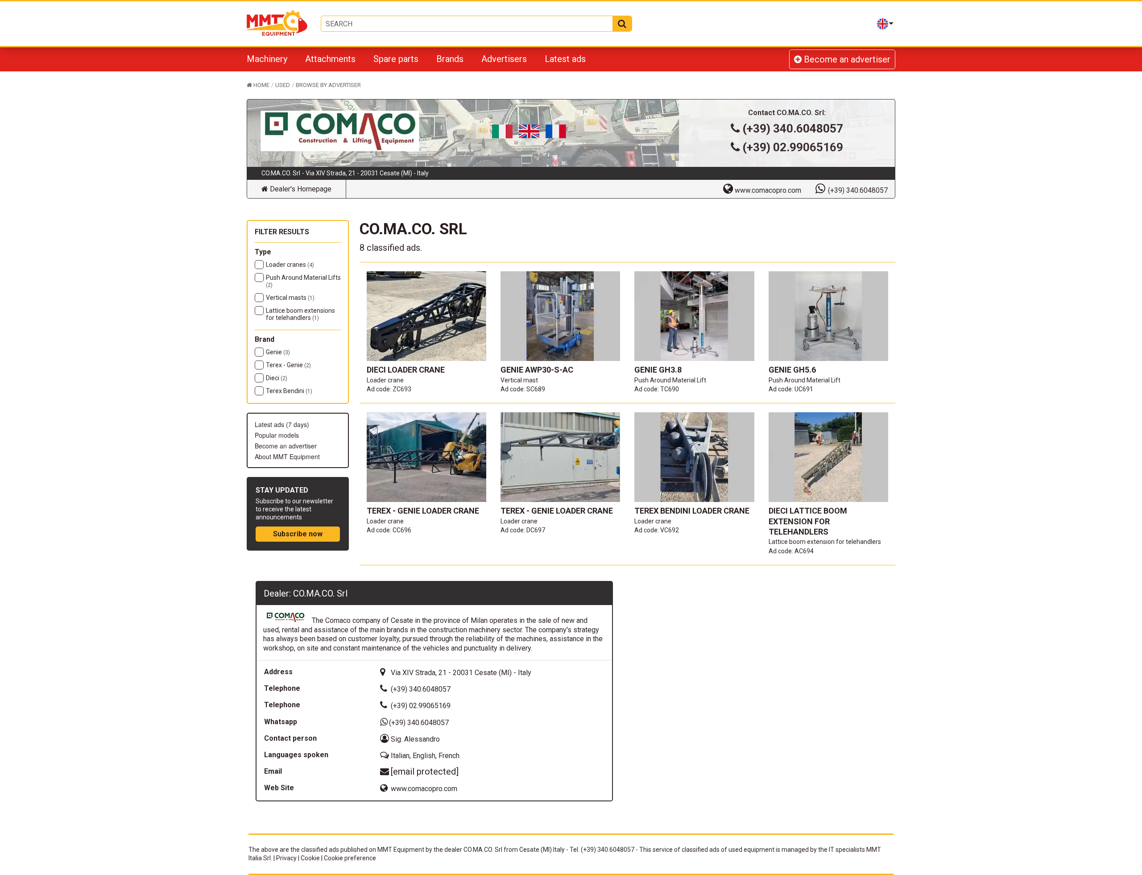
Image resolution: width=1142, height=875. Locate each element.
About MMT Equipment (287, 456)
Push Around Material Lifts (303, 281)
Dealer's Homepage (299, 189)
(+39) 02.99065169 (792, 147)
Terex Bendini (289, 390)
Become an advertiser (846, 59)
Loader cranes (290, 264)
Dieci (276, 378)
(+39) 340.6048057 (792, 128)
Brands (449, 59)
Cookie (310, 858)
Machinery (267, 59)
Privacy (286, 858)
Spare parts (395, 59)
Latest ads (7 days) (282, 424)
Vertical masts (290, 297)
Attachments (330, 59)
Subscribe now (298, 534)
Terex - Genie (288, 365)
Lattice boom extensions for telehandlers (300, 314)
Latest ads (565, 59)
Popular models (277, 435)
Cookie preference (350, 858)
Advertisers (504, 59)
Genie (278, 352)
